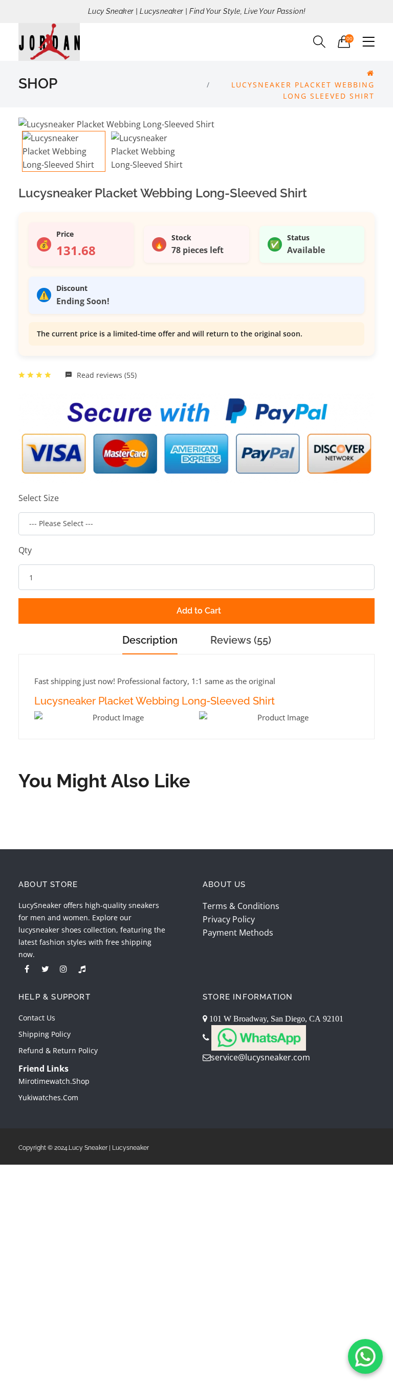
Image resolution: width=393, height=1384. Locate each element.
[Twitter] (45, 969)
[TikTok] (82, 969)
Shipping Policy (44, 1034)
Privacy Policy (229, 919)
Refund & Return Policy (58, 1050)
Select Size (38, 498)
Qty (25, 550)
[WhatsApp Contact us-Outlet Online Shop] (365, 1356)
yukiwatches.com (48, 1097)
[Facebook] (26, 969)
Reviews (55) (240, 640)
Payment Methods (238, 932)
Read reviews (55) (106, 375)
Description (150, 640)
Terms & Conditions (241, 906)
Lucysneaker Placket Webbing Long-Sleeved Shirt (154, 701)
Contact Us (36, 1018)
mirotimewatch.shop (54, 1081)
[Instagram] (63, 969)
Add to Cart (199, 611)
